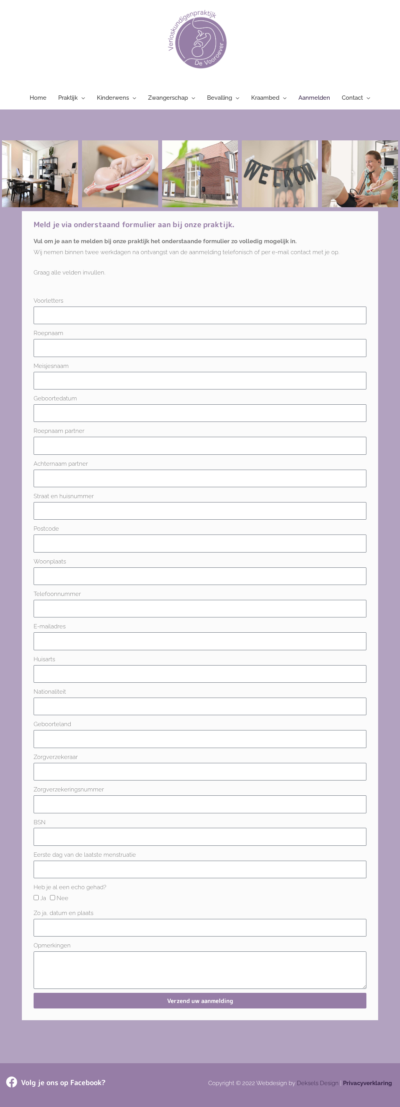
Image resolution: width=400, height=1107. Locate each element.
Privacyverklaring (367, 1083)
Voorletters (48, 300)
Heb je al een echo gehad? (70, 887)
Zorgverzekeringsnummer (69, 789)
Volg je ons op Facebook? (63, 1082)
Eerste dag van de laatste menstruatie (85, 854)
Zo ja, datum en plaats (63, 913)
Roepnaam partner (59, 430)
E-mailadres (50, 626)
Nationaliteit (50, 691)
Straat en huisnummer (64, 496)
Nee (62, 898)
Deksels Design (318, 1083)
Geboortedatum (55, 398)
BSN (40, 822)
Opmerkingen (52, 945)
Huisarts (44, 659)
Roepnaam (48, 333)
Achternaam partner (61, 463)
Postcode (46, 528)
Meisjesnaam (51, 366)
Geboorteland (52, 724)
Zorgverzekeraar (56, 757)
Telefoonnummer (57, 593)
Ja (43, 898)
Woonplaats (50, 561)
